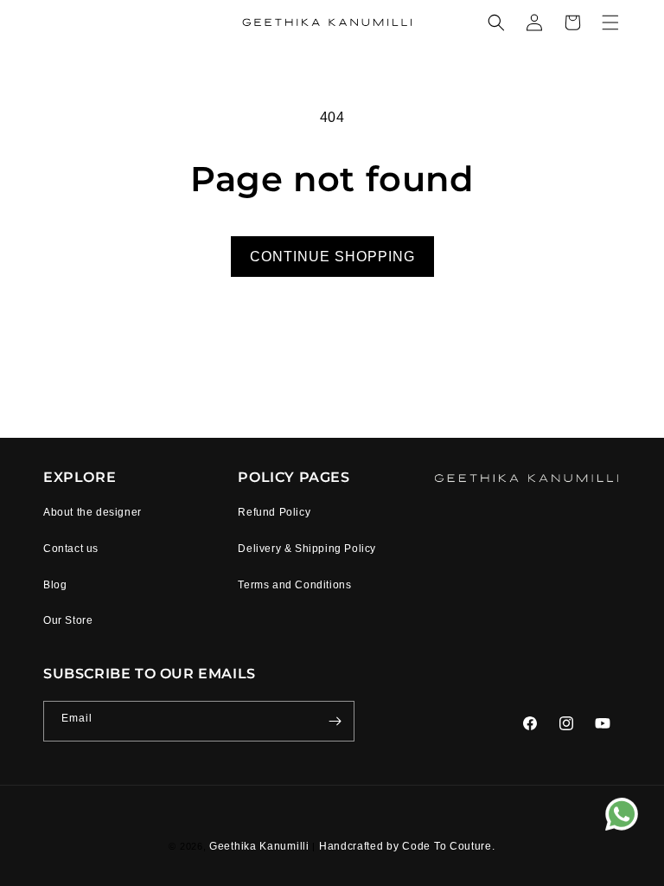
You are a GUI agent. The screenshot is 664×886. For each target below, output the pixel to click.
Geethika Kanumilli (260, 846)
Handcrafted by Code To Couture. (407, 846)
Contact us (71, 549)
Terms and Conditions (294, 585)
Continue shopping (332, 256)
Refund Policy (274, 512)
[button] (496, 22)
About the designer (92, 512)
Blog (55, 585)
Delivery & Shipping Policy (307, 549)
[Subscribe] (335, 721)
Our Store (68, 620)
